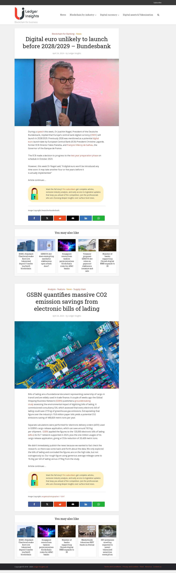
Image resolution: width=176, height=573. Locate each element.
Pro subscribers (69, 189)
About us (148, 566)
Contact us (157, 566)
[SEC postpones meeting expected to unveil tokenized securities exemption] (107, 531)
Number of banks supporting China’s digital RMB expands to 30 (107, 260)
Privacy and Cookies (131, 566)
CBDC (94, 135)
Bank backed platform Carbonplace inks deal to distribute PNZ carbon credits (85, 565)
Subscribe (157, 2)
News (63, 14)
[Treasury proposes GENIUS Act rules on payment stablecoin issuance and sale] (87, 245)
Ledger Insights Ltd (40, 567)
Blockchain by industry (82, 14)
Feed (142, 566)
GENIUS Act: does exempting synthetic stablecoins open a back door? (46, 260)
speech (40, 131)
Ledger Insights (74, 53)
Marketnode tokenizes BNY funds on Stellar (87, 542)
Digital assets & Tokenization (138, 14)
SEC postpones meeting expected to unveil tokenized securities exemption (107, 547)
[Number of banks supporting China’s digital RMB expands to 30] (107, 245)
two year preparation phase (84, 155)
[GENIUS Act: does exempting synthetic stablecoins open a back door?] (46, 245)
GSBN (59, 400)
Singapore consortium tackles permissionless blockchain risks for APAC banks (67, 261)
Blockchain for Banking (63, 33)
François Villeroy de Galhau (80, 145)
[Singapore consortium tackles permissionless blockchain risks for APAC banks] (67, 245)
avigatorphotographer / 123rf (52, 496)
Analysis (52, 289)
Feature (61, 289)
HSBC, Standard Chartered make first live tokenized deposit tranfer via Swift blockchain (26, 261)
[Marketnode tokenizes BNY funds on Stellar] (87, 531)
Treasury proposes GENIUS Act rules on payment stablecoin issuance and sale (87, 262)
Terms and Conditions (112, 566)
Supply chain (80, 289)
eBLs (31, 435)
